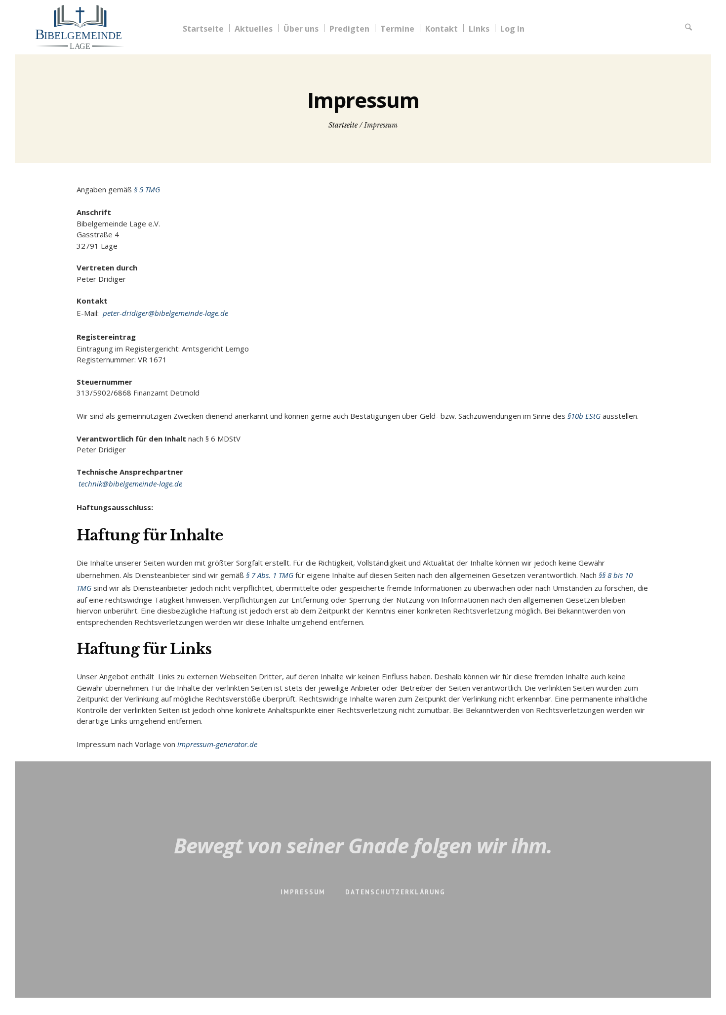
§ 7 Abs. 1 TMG (269, 575)
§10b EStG (584, 416)
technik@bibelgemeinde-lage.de (129, 483)
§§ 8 (606, 575)
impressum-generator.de (217, 744)
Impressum (303, 892)
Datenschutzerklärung (395, 892)
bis (619, 575)
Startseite (343, 125)
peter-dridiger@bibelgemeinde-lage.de (164, 313)
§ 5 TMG (147, 189)
